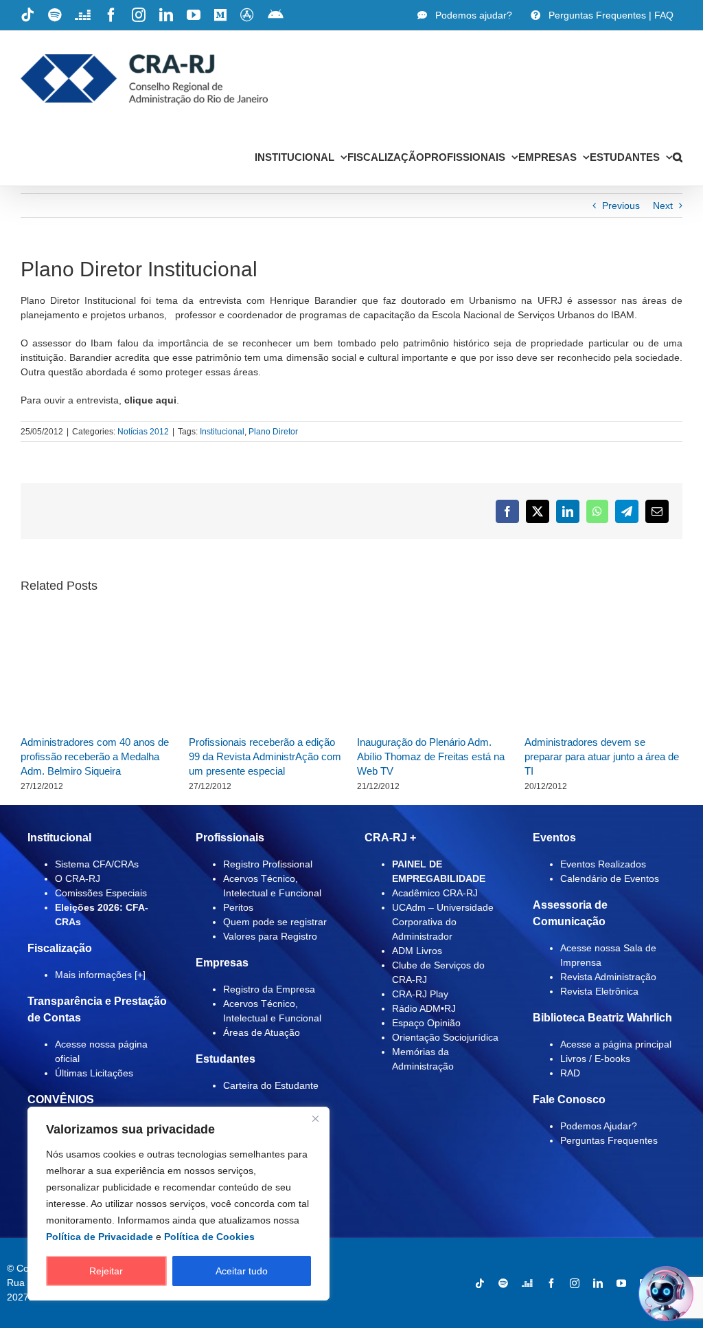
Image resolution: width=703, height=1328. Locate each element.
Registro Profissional (267, 864)
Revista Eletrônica (599, 991)
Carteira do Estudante (271, 1085)
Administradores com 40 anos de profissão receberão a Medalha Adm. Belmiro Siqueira (95, 756)
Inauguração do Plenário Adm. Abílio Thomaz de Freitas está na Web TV (431, 756)
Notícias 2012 (143, 431)
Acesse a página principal (615, 1044)
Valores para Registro (270, 936)
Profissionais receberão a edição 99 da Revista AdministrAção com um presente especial (265, 756)
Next (663, 205)
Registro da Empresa (269, 989)
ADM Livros (417, 950)
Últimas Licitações (94, 1072)
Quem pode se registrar (275, 921)
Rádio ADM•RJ (424, 1008)
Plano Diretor (273, 431)
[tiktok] (480, 1283)
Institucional (222, 431)
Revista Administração (608, 976)
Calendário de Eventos (609, 878)
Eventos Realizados (603, 864)
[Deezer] (527, 1283)
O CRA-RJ (77, 878)
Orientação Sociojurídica (445, 1037)
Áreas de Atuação (261, 1032)
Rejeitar (106, 1270)
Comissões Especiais (101, 892)
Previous (621, 205)
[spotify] (503, 1283)
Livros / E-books (595, 1058)
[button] (677, 157)
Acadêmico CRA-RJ (435, 892)
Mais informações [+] (100, 974)
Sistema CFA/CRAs (97, 864)
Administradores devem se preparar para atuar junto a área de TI (602, 756)
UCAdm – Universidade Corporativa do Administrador (443, 922)
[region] (178, 1204)
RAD (570, 1072)
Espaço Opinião (426, 1022)
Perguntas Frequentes (609, 1140)
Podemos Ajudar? (598, 1125)
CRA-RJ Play (420, 993)
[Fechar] (315, 1118)
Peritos (238, 907)
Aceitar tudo (242, 1270)
